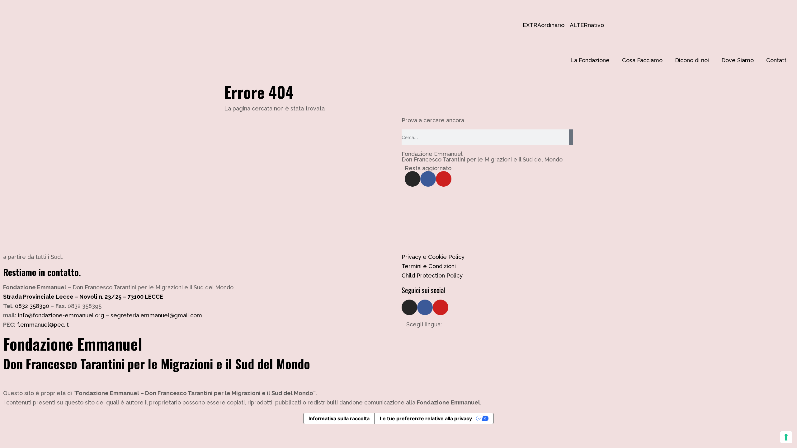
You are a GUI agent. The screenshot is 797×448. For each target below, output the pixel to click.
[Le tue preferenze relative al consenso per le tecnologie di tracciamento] (786, 437)
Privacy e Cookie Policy (433, 257)
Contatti (777, 60)
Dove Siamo (737, 60)
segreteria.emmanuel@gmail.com (156, 315)
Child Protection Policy (432, 275)
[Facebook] (428, 179)
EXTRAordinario (526, 25)
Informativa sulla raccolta (339, 418)
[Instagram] (412, 179)
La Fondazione (590, 60)
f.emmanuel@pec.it (43, 324)
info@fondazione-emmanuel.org (61, 315)
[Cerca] (571, 137)
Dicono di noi (692, 60)
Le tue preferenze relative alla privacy (426, 418)
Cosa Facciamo (642, 60)
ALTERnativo (573, 25)
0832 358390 (32, 306)
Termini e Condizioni (429, 266)
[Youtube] (443, 179)
